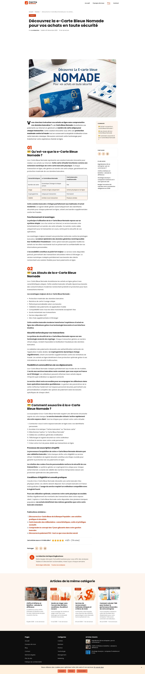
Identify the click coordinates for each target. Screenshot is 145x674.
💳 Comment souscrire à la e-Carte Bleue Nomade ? (106, 137)
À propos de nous (98, 3)
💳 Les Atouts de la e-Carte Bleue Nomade (105, 132)
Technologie (61, 651)
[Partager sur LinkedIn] (45, 548)
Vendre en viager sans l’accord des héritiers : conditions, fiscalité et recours (59, 606)
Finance (37, 12)
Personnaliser (82, 671)
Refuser (71, 671)
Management (62, 655)
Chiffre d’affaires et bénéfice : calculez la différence (104, 173)
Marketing (61, 658)
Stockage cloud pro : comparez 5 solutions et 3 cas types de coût (106, 179)
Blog (108, 3)
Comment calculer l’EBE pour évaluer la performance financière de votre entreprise (108, 606)
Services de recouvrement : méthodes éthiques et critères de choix (83, 606)
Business (60, 644)
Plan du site (28, 658)
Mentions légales (30, 655)
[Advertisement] (72, 45)
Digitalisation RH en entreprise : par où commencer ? (104, 166)
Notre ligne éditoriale (43, 565)
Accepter (62, 671)
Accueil (87, 3)
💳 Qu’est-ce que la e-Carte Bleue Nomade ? (105, 127)
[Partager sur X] (41, 548)
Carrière (60, 641)
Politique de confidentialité (33, 662)
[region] (57, 187)
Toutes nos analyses (58, 565)
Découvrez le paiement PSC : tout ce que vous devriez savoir (53, 533)
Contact (116, 3)
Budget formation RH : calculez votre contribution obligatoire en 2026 (106, 186)
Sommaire (101, 123)
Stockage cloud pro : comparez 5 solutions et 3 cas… (105, 652)
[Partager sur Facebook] (36, 548)
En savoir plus (99, 667)
